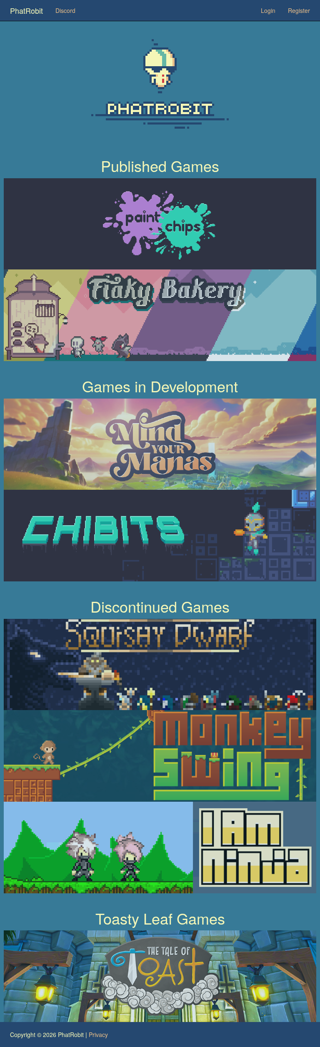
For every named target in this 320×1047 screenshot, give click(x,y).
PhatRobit (26, 10)
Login (268, 10)
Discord (65, 10)
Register (299, 10)
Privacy (98, 1034)
